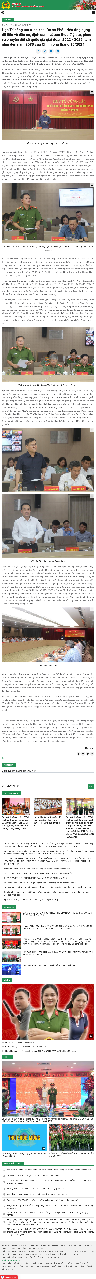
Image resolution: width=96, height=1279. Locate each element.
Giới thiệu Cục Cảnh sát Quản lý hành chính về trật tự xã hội (33, 1176)
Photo (7, 1057)
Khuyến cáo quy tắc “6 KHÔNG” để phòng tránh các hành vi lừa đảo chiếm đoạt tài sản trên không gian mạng (50, 1206)
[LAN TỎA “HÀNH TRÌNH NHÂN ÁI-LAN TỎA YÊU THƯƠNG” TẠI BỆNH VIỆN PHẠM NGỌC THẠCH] (11, 956)
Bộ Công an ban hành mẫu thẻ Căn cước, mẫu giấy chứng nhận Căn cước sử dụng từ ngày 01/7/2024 (47, 1213)
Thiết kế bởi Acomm (11, 1260)
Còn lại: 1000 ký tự (10, 786)
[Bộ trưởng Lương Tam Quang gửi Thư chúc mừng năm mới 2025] (24, 1137)
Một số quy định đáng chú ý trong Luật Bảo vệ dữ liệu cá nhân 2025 (37, 1194)
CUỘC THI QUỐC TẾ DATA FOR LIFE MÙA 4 (25, 1047)
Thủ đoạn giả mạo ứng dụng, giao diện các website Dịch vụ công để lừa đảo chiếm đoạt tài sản (49, 1170)
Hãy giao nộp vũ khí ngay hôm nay (20, 1042)
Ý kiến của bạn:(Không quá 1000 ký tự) (19, 771)
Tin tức (8, 19)
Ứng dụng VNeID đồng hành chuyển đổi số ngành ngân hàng (50, 965)
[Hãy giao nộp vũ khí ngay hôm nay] (48, 1012)
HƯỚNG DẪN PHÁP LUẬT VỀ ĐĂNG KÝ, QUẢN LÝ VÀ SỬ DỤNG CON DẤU (40, 1051)
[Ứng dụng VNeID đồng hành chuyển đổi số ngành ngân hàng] (11, 969)
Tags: (4, 758)
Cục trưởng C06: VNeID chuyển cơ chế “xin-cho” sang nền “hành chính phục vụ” (42, 1200)
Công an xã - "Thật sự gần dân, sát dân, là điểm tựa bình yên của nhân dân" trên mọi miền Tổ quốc (47, 887)
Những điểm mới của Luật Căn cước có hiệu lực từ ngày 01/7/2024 (37, 1188)
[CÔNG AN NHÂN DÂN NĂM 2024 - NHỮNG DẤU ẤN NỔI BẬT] (71, 1137)
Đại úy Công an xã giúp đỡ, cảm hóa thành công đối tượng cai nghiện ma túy (38, 873)
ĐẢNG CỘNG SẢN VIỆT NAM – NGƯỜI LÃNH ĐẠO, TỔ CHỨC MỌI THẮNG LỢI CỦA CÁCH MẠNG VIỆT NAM (49, 1182)
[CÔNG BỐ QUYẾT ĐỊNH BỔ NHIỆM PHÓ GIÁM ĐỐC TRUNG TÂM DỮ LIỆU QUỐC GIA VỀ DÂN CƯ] (11, 917)
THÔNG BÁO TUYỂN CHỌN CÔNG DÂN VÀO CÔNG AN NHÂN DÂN (35, 878)
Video (7, 980)
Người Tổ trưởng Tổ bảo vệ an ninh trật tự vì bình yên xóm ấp (31, 900)
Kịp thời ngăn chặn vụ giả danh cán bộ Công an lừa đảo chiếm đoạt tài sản (37, 869)
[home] (6, 5)
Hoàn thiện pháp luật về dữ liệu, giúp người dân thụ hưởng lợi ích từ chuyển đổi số (41, 883)
